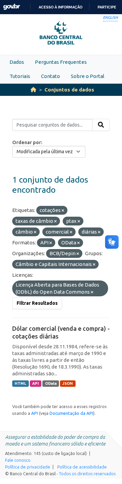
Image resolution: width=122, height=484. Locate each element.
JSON (67, 383)
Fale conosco (17, 460)
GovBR (11, 7)
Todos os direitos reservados (87, 473)
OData (51, 383)
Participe (107, 7)
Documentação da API (71, 413)
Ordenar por (26, 142)
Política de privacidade (27, 466)
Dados (16, 62)
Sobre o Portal (87, 76)
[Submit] (101, 125)
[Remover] (63, 211)
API (35, 383)
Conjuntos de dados (69, 89)
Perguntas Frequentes (61, 62)
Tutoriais (19, 76)
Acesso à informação (60, 7)
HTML (20, 383)
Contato (50, 76)
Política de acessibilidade (82, 466)
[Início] (33, 89)
